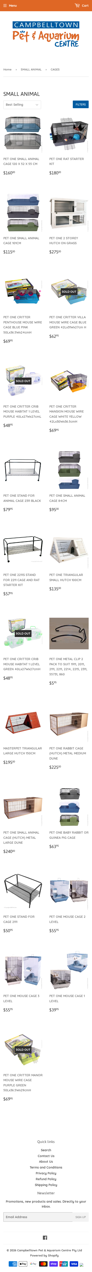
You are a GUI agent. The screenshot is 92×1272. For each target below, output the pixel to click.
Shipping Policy (46, 1185)
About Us (46, 1162)
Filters (81, 104)
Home (7, 69)
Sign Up (80, 1217)
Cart (85, 6)
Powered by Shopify (44, 1255)
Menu (13, 6)
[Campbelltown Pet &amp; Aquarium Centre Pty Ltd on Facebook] (45, 1238)
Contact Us (46, 1156)
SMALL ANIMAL (31, 69)
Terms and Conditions (46, 1167)
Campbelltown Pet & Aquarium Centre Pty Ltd (49, 1250)
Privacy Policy (46, 1173)
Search (46, 1150)
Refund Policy (46, 1179)
